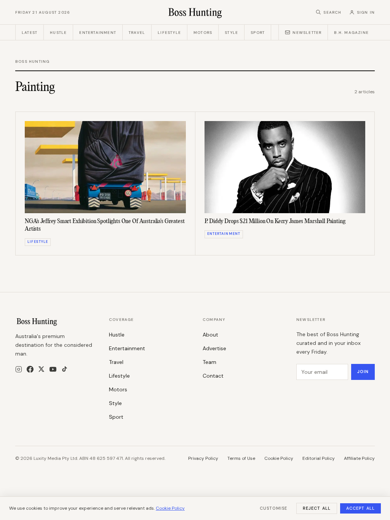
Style (231, 32)
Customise (273, 508)
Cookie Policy (278, 458)
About (210, 334)
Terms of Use (241, 458)
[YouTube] (53, 369)
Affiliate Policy (359, 458)
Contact (213, 375)
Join (363, 371)
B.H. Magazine (351, 32)
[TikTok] (64, 369)
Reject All (317, 508)
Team (209, 362)
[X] (41, 369)
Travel (137, 32)
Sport (258, 32)
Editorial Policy (318, 458)
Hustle (58, 32)
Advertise (214, 348)
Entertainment (97, 32)
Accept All (360, 508)
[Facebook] (30, 369)
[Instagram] (18, 369)
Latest (29, 32)
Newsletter (306, 32)
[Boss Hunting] (195, 12)
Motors (202, 32)
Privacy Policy (203, 458)
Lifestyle (169, 32)
